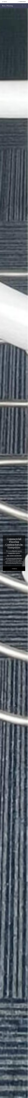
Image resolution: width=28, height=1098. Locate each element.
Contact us (14, 568)
